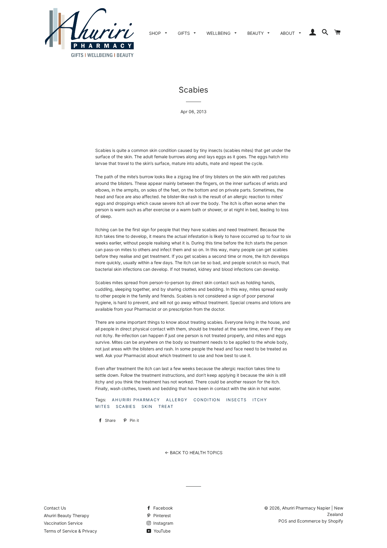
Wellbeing (219, 33)
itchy (259, 399)
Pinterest (161, 515)
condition (207, 399)
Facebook (162, 507)
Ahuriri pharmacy (136, 399)
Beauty (256, 33)
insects (236, 399)
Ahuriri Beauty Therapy (66, 515)
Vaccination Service (63, 523)
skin (147, 406)
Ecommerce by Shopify (320, 520)
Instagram (162, 523)
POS (282, 520)
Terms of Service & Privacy (70, 530)
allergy (177, 399)
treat (166, 406)
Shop (155, 33)
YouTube (161, 530)
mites (102, 406)
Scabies (126, 406)
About (288, 33)
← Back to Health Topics (194, 452)
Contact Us (55, 507)
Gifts (184, 33)
